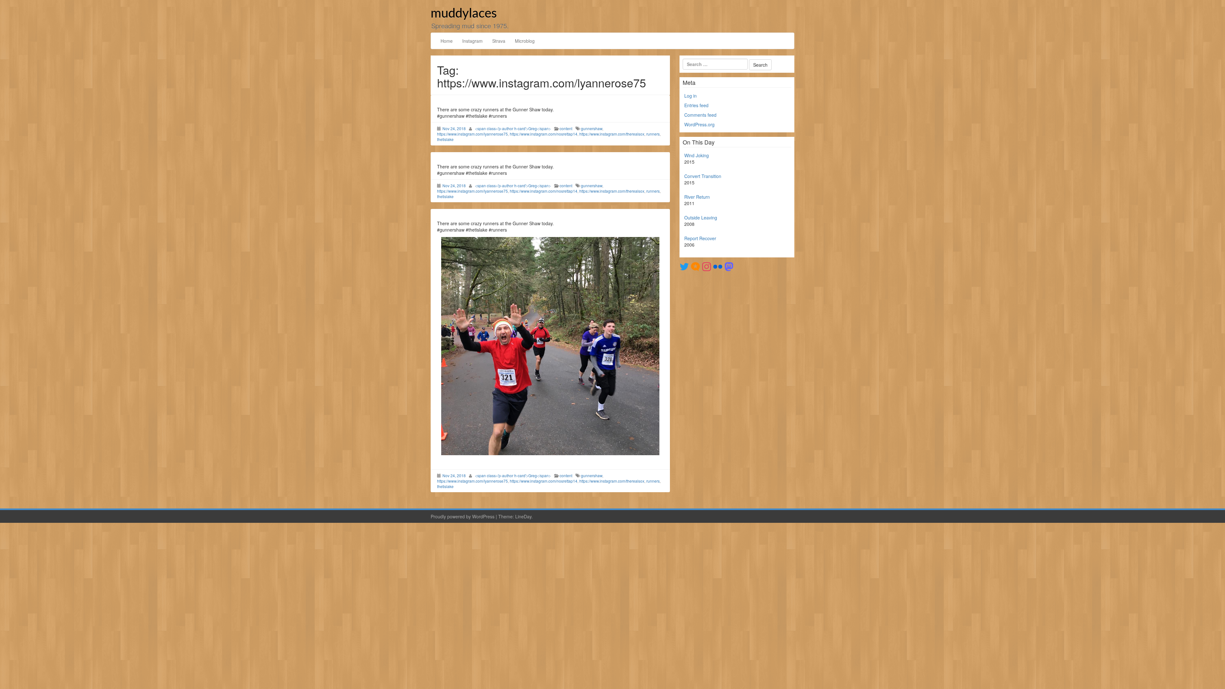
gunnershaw (591, 128)
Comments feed (700, 115)
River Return (697, 197)
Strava (498, 41)
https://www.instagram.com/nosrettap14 (543, 134)
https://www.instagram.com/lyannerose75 (472, 134)
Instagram (472, 41)
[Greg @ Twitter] (684, 266)
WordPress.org (699, 124)
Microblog (525, 41)
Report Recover (700, 238)
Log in (690, 96)
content (566, 128)
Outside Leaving (700, 217)
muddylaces (464, 13)
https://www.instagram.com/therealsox (611, 134)
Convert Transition (702, 176)
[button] (550, 346)
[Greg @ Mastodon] (728, 266)
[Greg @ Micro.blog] (695, 266)
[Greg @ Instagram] (706, 266)
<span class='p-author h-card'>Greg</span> (513, 128)
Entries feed (696, 105)
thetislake (445, 139)
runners (653, 134)
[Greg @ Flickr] (717, 266)
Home (447, 41)
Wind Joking (696, 155)
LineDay (523, 516)
